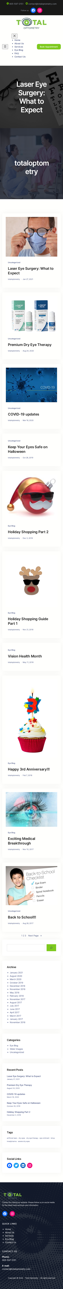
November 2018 (17, 989)
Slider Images (16, 1049)
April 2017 (14, 1012)
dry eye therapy (32, 1138)
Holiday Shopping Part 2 (28, 532)
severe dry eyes (24, 1141)
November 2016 (17, 1022)
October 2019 (16, 982)
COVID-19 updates (23, 414)
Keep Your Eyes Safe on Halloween (28, 449)
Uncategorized (14, 262)
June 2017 (15, 1009)
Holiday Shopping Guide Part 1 (28, 621)
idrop (53, 1138)
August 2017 (16, 1002)
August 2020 (16, 976)
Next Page (35, 935)
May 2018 (14, 992)
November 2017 (17, 999)
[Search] (51, 947)
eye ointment (44, 1138)
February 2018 (17, 996)
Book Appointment (49, 46)
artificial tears (12, 1138)
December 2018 (17, 986)
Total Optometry (31, 1278)
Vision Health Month (25, 656)
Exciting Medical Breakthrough (21, 840)
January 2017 (16, 1019)
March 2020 (15, 979)
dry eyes (22, 1138)
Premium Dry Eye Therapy (29, 345)
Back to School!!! (22, 917)
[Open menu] (5, 46)
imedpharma (12, 1141)
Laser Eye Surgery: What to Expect (31, 270)
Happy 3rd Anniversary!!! (29, 769)
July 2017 (14, 1005)
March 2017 (15, 1016)
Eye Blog (11, 526)
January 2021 (16, 972)
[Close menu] (14, 36)
